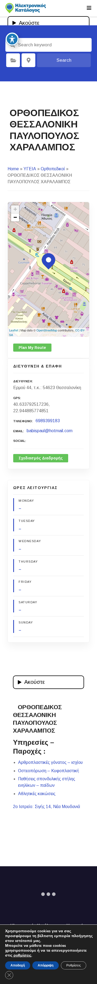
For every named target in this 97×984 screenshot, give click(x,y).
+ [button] (15, 209)
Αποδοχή (18, 965)
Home (13, 169)
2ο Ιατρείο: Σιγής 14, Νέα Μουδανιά (46, 806)
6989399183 (48, 420)
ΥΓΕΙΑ (29, 169)
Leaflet (13, 330)
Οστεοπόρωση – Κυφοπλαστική (48, 770)
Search (64, 60)
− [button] (15, 217)
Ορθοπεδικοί (53, 169)
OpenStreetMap (46, 330)
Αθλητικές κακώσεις (37, 793)
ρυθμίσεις (22, 955)
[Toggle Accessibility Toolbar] (12, 39)
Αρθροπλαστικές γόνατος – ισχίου (50, 762)
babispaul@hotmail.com (49, 430)
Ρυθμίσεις (73, 965)
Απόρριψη (45, 965)
